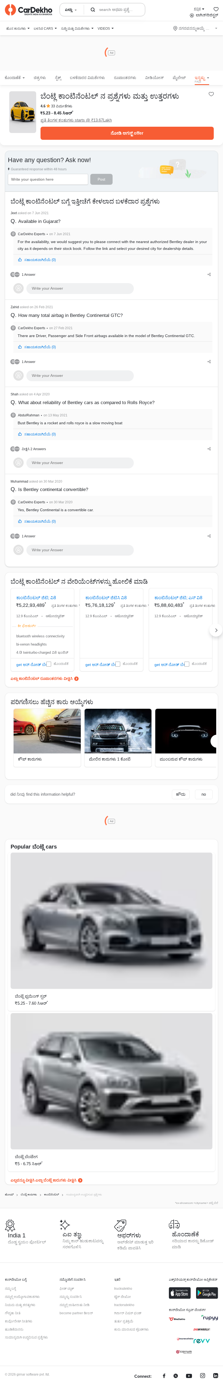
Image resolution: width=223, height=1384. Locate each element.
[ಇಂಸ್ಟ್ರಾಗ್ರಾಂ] (202, 1376)
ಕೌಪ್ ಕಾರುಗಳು (30, 759)
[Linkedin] (215, 1376)
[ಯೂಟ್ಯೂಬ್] (189, 1376)
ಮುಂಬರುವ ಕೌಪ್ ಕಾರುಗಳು (181, 759)
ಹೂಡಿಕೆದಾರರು (14, 1329)
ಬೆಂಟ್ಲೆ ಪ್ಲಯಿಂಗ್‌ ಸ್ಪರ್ (31, 996)
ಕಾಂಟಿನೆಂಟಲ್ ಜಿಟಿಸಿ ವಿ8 (106, 597)
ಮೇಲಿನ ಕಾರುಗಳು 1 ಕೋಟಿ (110, 759)
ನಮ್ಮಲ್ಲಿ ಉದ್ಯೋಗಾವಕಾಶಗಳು (22, 1297)
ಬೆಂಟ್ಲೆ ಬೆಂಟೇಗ (26, 1156)
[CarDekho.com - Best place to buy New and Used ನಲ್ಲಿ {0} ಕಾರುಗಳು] (28, 10)
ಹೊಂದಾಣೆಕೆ (61, 664)
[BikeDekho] (177, 1319)
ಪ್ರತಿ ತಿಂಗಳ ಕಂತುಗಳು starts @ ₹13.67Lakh (76, 120)
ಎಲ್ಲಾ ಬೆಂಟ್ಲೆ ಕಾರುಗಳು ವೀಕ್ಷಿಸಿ (55, 1180)
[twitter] (176, 1376)
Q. (35, 217)
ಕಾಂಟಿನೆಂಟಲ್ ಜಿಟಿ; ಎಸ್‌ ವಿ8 (178, 597)
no (204, 794)
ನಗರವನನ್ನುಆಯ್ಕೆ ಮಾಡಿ (196, 28)
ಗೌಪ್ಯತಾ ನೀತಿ (12, 1313)
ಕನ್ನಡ (197, 9)
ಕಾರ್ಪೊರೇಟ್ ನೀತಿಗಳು (18, 1321)
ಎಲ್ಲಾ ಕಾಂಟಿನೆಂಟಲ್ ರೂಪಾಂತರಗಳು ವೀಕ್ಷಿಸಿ (42, 678)
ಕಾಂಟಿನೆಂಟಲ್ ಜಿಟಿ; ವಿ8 (36, 597)
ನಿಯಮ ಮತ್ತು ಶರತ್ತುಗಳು (20, 1305)
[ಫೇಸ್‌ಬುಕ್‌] (164, 1376)
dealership (172, 248)
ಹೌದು (180, 794)
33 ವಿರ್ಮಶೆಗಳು (61, 106)
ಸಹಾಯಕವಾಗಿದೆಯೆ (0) (40, 260)
